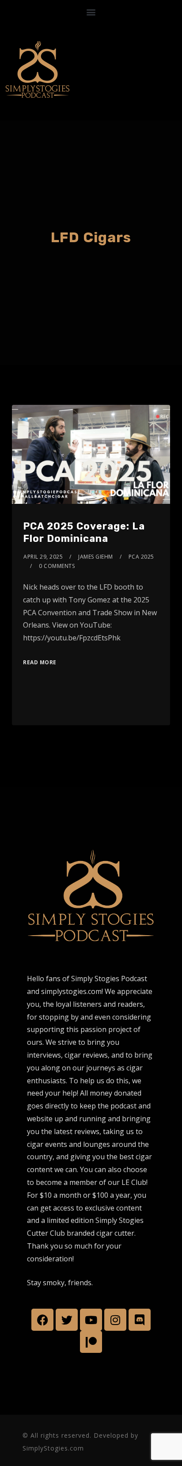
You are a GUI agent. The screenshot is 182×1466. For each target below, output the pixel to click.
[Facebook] (42, 1320)
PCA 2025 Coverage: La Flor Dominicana (84, 532)
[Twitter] (67, 1320)
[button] (91, 11)
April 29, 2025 (43, 556)
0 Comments (57, 566)
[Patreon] (91, 1342)
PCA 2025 (141, 556)
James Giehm (95, 556)
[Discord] (140, 1320)
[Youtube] (91, 1320)
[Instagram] (115, 1320)
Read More (40, 662)
